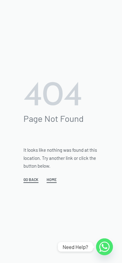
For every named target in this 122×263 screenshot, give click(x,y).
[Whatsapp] (104, 246)
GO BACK (30, 180)
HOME (52, 180)
